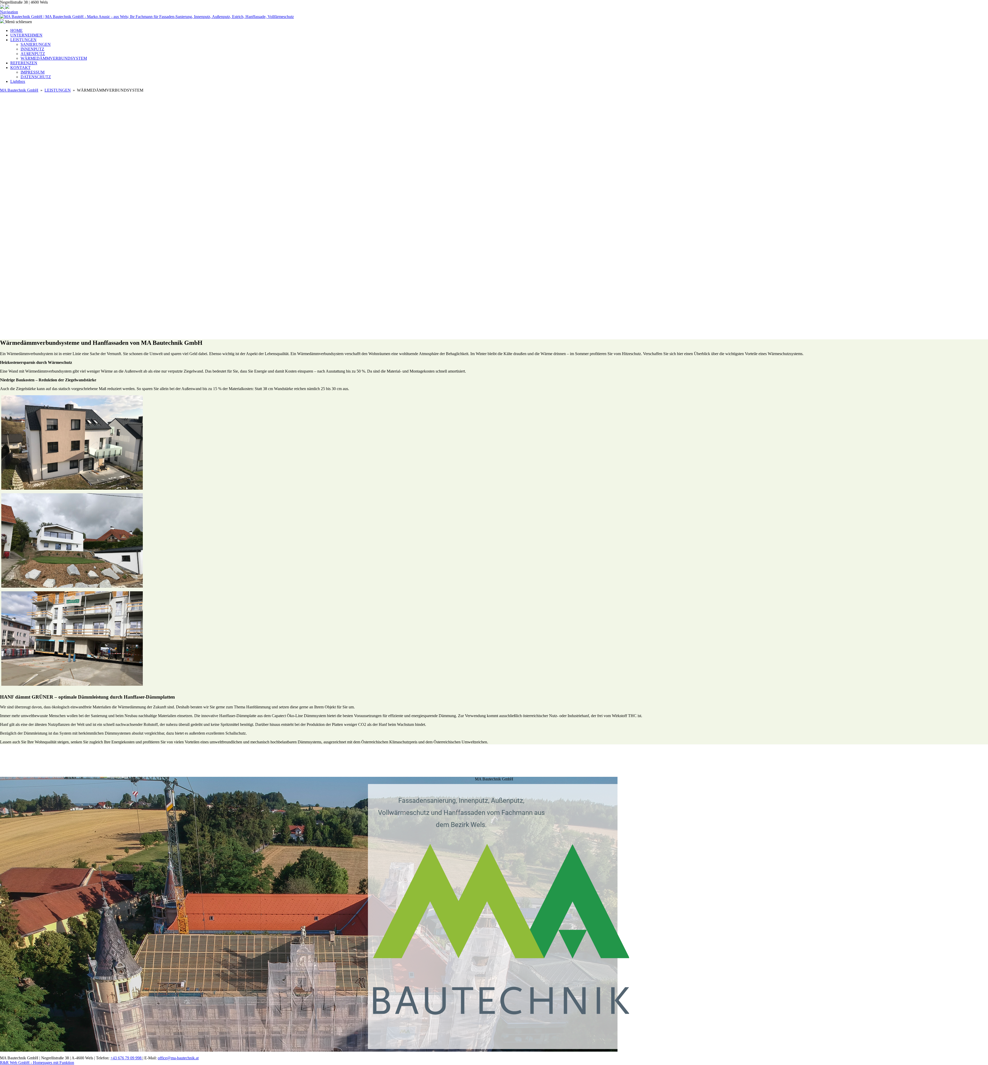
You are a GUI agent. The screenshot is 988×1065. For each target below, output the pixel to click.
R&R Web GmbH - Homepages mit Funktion (37, 1062)
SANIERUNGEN (36, 44)
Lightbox (17, 81)
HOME (16, 30)
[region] (494, 763)
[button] (494, 298)
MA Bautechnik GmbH (19, 90)
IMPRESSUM (33, 72)
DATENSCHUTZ (36, 77)
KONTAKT (20, 67)
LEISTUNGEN (23, 40)
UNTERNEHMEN (26, 35)
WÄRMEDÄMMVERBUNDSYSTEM (54, 58)
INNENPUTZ (32, 49)
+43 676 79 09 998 (126, 1058)
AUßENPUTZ (33, 53)
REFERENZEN (23, 63)
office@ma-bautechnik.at (178, 1058)
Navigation (9, 12)
